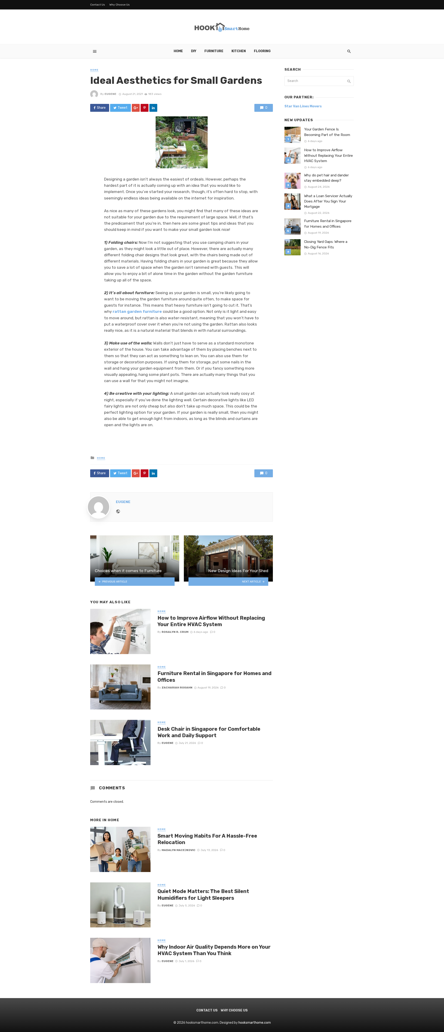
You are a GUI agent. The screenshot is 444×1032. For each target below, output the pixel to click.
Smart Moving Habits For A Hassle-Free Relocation (207, 839)
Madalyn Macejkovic (178, 850)
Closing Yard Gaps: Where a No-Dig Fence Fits (325, 244)
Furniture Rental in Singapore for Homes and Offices (214, 676)
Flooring (262, 51)
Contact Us (97, 4)
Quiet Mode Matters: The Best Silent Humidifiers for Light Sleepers (203, 894)
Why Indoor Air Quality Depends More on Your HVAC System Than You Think (214, 950)
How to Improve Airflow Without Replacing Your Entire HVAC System (211, 621)
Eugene (110, 94)
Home (178, 51)
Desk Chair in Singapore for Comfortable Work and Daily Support (208, 732)
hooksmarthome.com (254, 1023)
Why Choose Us (119, 4)
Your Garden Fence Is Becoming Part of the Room (327, 132)
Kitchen (238, 51)
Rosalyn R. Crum (175, 632)
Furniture (213, 51)
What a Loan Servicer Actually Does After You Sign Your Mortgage (328, 201)
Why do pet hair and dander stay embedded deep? (326, 178)
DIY (193, 51)
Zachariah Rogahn (177, 687)
